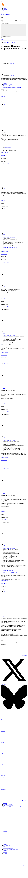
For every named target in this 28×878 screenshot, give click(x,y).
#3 (4, 234)
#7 (4, 438)
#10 (4, 616)
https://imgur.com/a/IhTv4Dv (10, 570)
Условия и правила (8, 848)
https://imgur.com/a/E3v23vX (10, 572)
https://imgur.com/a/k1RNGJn (10, 247)
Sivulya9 (12, 63)
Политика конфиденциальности (11, 849)
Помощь (5, 850)
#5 (4, 333)
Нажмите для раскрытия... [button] (9, 245)
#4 (4, 286)
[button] (14, 819)
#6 (4, 388)
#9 (4, 545)
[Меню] (1, 1)
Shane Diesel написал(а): (9, 237)
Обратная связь (7, 846)
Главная (5, 8)
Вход (2, 39)
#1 (4, 130)
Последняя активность (9, 42)
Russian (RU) (8, 845)
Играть (5, 9)
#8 (4, 493)
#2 (4, 188)
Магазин (5, 11)
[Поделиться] (14, 118)
